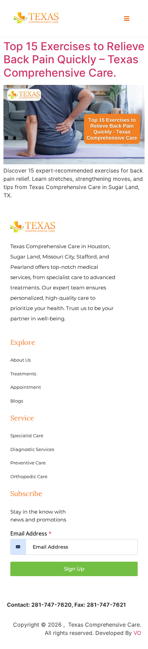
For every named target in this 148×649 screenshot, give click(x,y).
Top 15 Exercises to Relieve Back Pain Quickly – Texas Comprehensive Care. (74, 59)
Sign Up (74, 568)
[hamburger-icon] (126, 19)
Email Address (31, 533)
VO (137, 632)
